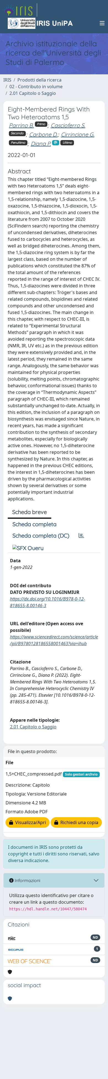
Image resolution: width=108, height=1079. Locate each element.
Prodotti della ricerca (39, 80)
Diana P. (41, 143)
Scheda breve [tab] (29, 511)
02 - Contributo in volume (36, 86)
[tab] (81, 535)
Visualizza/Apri (29, 822)
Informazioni (27, 880)
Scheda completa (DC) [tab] (40, 535)
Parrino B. (21, 125)
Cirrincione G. (77, 134)
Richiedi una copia (78, 822)
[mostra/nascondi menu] (102, 23)
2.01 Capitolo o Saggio (32, 93)
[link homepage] (20, 10)
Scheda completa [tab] (34, 524)
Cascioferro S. (68, 125)
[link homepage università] (40, 23)
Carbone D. (43, 134)
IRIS (7, 80)
